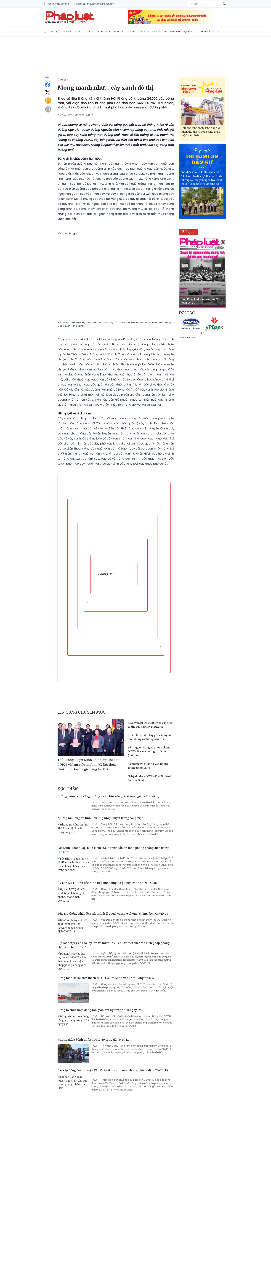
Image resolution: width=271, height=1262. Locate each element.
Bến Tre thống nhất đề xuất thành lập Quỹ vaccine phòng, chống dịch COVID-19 (113, 913)
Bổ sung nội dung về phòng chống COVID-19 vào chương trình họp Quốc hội (149, 751)
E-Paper (188, 232)
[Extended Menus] (219, 31)
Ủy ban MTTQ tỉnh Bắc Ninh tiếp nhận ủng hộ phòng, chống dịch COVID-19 (109, 883)
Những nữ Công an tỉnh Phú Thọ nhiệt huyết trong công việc (100, 818)
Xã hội (132, 31)
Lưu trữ (63, 79)
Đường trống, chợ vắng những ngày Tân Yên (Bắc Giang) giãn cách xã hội (109, 796)
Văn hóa (144, 31)
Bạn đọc (188, 31)
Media (78, 31)
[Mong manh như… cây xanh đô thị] (70, 17)
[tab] (201, 333)
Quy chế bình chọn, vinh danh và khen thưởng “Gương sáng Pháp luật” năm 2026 (201, 131)
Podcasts (104, 31)
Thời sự (54, 31)
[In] (48, 109)
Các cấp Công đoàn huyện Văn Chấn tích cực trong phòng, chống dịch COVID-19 (113, 1070)
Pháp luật (119, 31)
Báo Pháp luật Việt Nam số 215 (200, 299)
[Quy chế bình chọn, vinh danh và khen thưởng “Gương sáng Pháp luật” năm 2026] (202, 111)
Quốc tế (90, 31)
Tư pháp (66, 31)
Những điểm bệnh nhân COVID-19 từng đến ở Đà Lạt (94, 1039)
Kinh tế (156, 31)
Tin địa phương (205, 31)
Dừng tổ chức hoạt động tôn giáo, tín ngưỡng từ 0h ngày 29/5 (100, 1010)
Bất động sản (172, 31)
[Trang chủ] (45, 31)
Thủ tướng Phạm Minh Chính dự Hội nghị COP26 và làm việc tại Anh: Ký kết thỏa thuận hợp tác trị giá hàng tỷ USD (89, 764)
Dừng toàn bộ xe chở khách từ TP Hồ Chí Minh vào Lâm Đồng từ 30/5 (106, 978)
